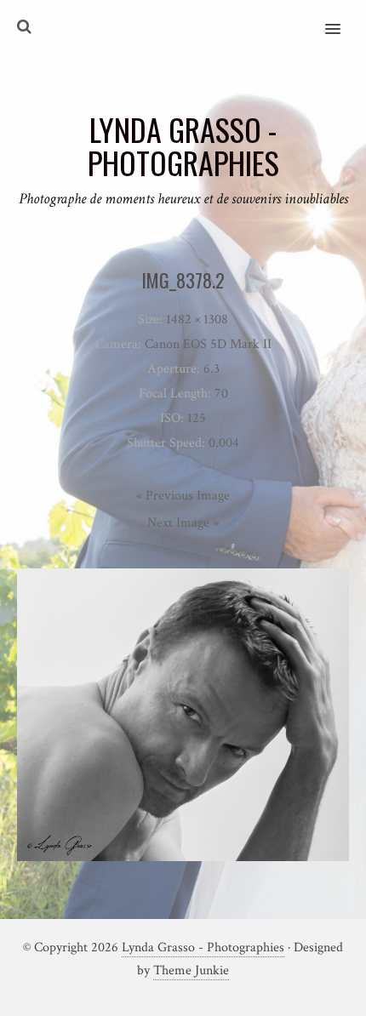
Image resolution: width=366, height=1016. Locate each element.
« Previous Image (183, 496)
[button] (342, 18)
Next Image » (183, 523)
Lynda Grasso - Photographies (203, 947)
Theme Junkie (191, 970)
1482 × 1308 (197, 319)
